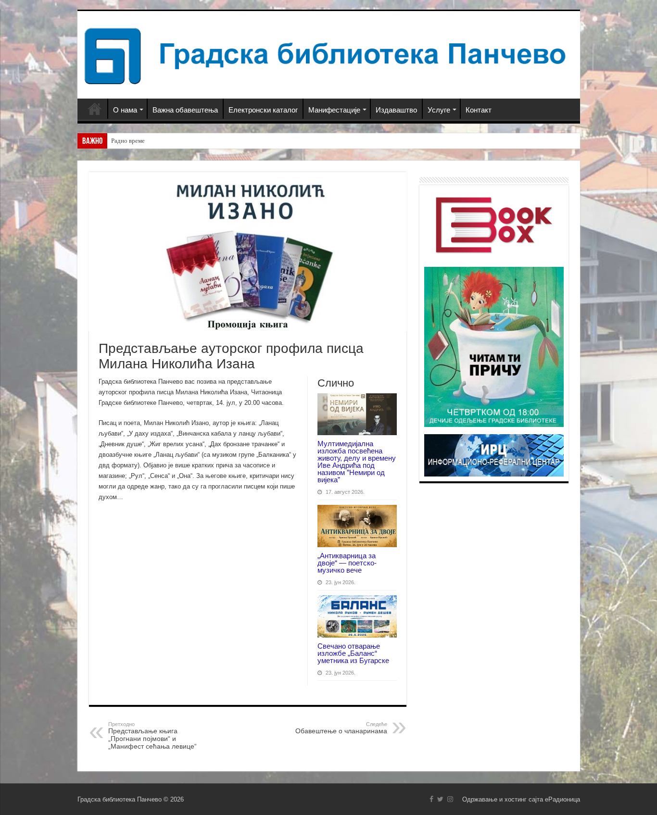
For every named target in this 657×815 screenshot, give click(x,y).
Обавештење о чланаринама (341, 728)
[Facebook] (431, 799)
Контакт (479, 110)
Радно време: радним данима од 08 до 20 (166, 140)
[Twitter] (440, 799)
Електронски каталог (263, 110)
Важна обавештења (185, 110)
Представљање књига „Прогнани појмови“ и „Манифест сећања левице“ (152, 735)
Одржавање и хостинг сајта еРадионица (521, 799)
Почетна (94, 109)
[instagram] (450, 799)
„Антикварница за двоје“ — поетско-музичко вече (347, 563)
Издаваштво (396, 110)
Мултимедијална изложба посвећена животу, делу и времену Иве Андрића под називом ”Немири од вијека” (356, 461)
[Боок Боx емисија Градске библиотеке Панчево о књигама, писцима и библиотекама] (494, 223)
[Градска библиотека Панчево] (329, 54)
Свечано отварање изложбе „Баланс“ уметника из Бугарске (353, 653)
